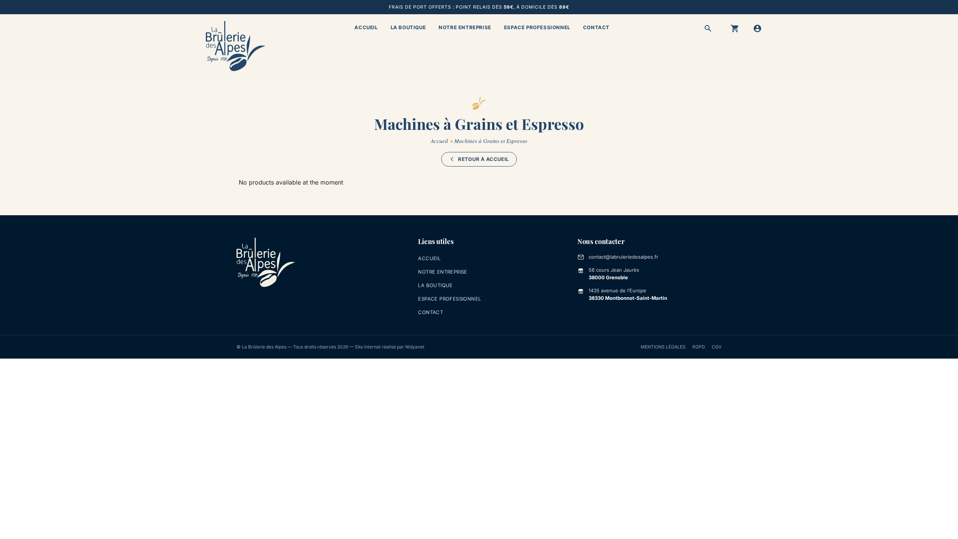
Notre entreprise (465, 27)
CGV (716, 347)
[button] (708, 28)
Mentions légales (663, 347)
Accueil (366, 27)
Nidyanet (414, 347)
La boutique (408, 27)
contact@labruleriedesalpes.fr (623, 257)
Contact (596, 27)
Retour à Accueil (483, 159)
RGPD (698, 347)
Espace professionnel (537, 27)
